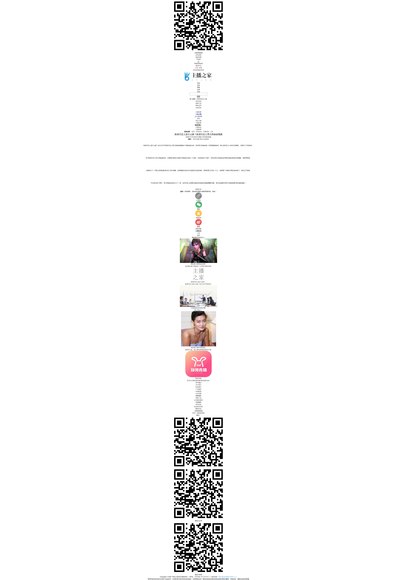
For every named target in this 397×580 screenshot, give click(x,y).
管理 (194, 139)
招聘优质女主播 (202, 99)
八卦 (211, 131)
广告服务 (198, 389)
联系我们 (198, 387)
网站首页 (198, 105)
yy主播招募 (198, 116)
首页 (193, 131)
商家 (198, 87)
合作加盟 (198, 393)
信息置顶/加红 (198, 406)
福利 (198, 235)
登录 (200, 68)
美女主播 (198, 121)
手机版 (198, 59)
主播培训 (206, 131)
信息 (198, 85)
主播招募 (198, 112)
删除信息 (198, 409)
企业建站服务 (198, 400)
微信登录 (201, 70)
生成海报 (206, 139)
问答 (198, 92)
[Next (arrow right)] (393, 290)
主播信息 (198, 110)
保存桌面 (198, 55)
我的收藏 (198, 57)
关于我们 (198, 385)
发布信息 (198, 404)
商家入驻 (198, 398)
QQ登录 (195, 70)
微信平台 (198, 66)
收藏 (197, 139)
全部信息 (198, 108)
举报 (201, 139)
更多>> (203, 237)
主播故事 (198, 123)
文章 (198, 89)
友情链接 (198, 391)
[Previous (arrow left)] (3, 290)
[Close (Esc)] (394, 2)
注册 (196, 68)
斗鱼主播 (198, 114)
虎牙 (198, 118)
